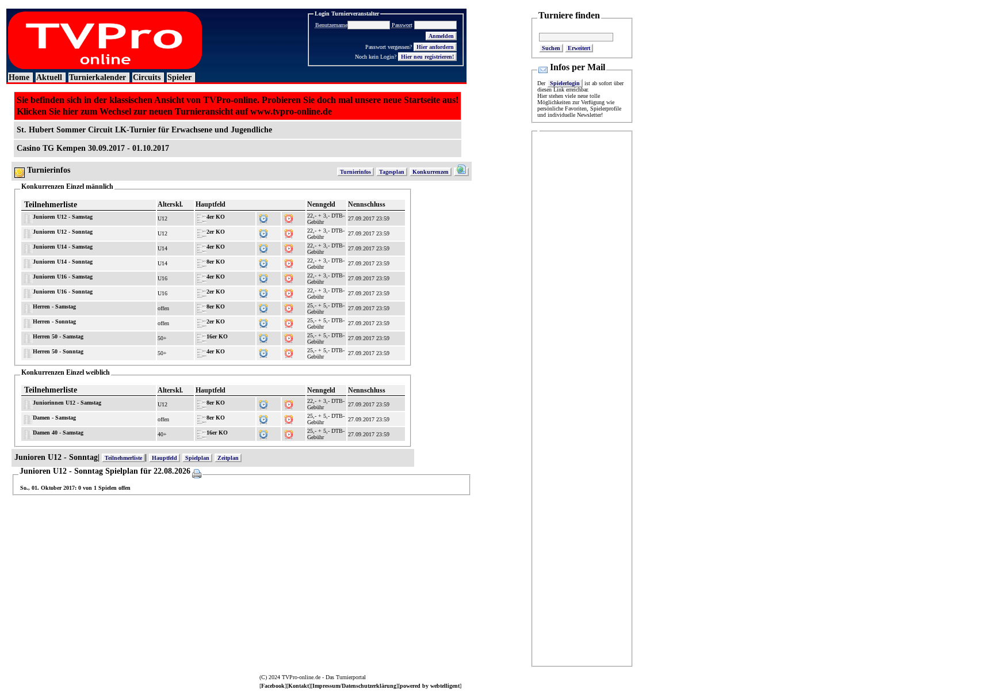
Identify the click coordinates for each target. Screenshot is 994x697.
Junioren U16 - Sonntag (63, 291)
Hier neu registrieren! (427, 57)
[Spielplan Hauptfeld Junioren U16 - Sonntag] (288, 291)
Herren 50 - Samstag (58, 336)
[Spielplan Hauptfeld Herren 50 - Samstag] (288, 336)
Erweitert (579, 48)
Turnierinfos (355, 172)
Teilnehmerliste (50, 204)
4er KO (216, 217)
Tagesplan (391, 172)
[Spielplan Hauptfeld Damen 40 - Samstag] (288, 432)
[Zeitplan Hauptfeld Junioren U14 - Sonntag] (263, 261)
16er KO (217, 336)
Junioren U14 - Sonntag (63, 261)
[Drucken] (195, 472)
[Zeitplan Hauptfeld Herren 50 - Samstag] (263, 336)
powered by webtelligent (430, 686)
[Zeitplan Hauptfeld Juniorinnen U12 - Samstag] (263, 402)
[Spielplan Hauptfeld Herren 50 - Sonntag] (288, 351)
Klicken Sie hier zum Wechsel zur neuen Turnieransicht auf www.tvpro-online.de (174, 111)
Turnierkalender (97, 77)
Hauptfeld (164, 458)
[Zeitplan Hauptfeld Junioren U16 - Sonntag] (263, 291)
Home (19, 77)
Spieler (179, 77)
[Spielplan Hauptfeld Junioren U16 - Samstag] (288, 276)
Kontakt (298, 686)
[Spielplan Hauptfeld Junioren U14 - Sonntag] (288, 261)
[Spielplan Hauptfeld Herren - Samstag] (288, 306)
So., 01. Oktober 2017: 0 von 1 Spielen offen (75, 488)
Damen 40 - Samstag (58, 432)
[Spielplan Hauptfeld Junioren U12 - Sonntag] (288, 231)
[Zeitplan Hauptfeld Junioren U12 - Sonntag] (263, 231)
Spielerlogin (565, 83)
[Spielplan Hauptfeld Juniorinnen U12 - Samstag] (288, 402)
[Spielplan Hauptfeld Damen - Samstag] (288, 417)
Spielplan (197, 458)
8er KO (216, 261)
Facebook (273, 686)
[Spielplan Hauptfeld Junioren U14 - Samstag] (288, 246)
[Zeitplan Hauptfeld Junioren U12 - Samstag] (263, 217)
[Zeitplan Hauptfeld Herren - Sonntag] (263, 321)
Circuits (146, 77)
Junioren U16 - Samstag (63, 276)
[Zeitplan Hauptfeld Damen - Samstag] (263, 417)
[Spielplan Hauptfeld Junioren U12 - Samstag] (288, 217)
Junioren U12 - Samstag (63, 217)
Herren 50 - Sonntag (58, 351)
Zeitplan (228, 458)
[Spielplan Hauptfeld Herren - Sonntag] (288, 321)
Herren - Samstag (54, 306)
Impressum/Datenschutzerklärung (354, 686)
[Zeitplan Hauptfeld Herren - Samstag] (263, 306)
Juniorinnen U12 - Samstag (67, 402)
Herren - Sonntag (54, 321)
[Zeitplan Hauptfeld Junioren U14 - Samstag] (263, 246)
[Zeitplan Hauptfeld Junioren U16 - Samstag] (263, 276)
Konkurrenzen (430, 172)
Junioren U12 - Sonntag (63, 231)
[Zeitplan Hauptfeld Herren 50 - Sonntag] (263, 351)
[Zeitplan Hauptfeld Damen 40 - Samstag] (263, 432)
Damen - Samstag (54, 417)
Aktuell (49, 77)
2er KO (216, 231)
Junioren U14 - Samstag (63, 246)
